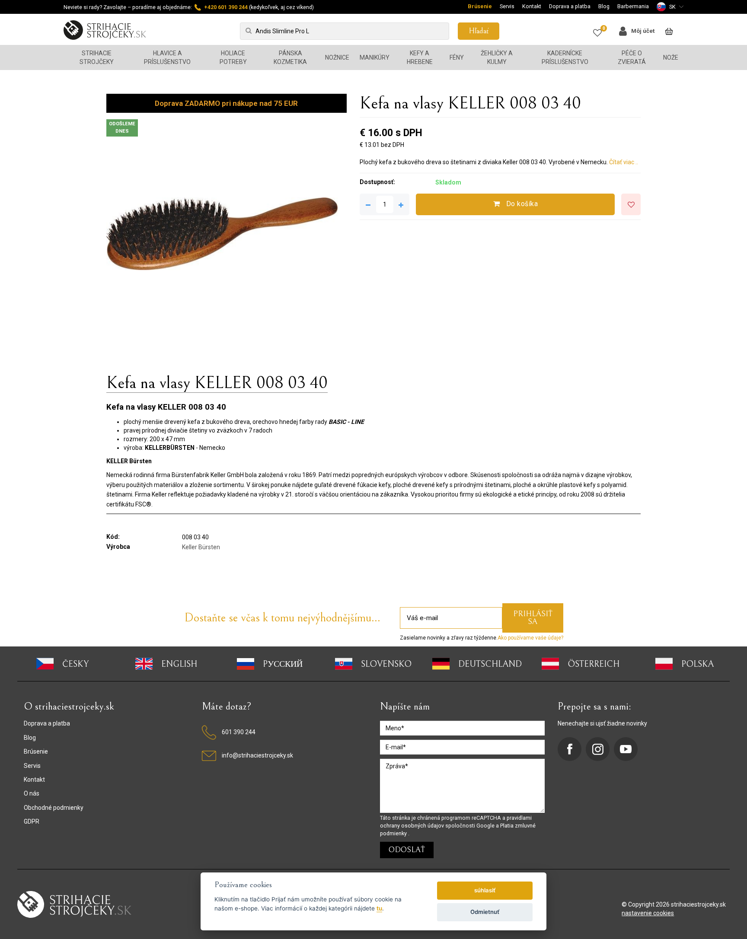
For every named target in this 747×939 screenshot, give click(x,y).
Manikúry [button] (374, 57)
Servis (507, 6)
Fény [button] (457, 57)
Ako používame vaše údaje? (530, 638)
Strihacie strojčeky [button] (97, 57)
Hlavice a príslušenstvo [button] (167, 57)
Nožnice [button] (337, 57)
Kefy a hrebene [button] (420, 57)
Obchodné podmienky (53, 807)
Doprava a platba (570, 6)
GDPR (31, 821)
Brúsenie (480, 6)
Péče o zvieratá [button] (632, 57)
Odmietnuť (484, 911)
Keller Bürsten (201, 547)
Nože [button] (670, 57)
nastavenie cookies (648, 913)
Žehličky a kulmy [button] (497, 57)
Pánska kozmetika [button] (290, 57)
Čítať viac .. (623, 162)
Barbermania (633, 6)
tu (379, 908)
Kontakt (531, 6)
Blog (604, 6)
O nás (31, 793)
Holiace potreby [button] (233, 57)
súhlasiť (484, 890)
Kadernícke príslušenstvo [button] (565, 57)
